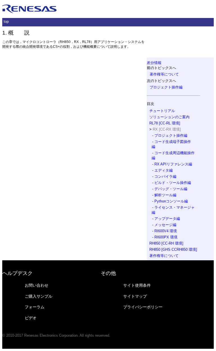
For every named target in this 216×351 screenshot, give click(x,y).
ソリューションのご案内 (169, 117)
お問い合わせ (36, 285)
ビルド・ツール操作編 (172, 183)
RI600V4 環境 (165, 231)
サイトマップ (135, 296)
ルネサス (29, 8)
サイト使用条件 (137, 285)
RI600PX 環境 (165, 237)
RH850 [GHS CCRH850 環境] (173, 249)
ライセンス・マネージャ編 (173, 210)
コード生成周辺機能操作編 (173, 155)
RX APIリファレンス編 (173, 164)
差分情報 (154, 63)
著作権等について (164, 74)
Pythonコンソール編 (171, 201)
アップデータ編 (167, 218)
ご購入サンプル (38, 296)
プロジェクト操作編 (166, 87)
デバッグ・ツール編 (170, 189)
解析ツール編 (165, 195)
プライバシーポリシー (143, 307)
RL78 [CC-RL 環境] (164, 123)
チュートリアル (162, 111)
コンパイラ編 (165, 176)
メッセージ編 (165, 225)
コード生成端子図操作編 (171, 144)
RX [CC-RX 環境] (167, 129)
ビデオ (31, 318)
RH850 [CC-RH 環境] (166, 243)
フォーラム (34, 307)
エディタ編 (163, 170)
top (6, 21)
